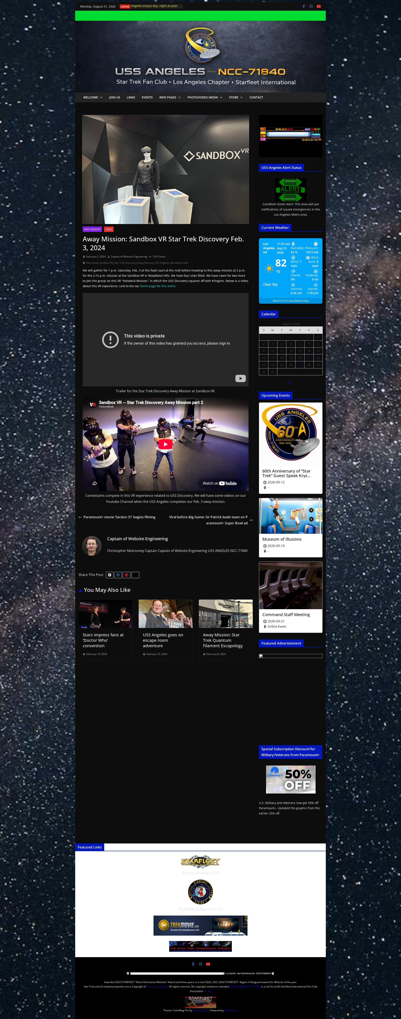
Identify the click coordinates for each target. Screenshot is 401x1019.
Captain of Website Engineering (129, 256)
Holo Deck (92, 263)
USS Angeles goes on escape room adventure (163, 640)
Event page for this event (157, 286)
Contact (256, 97)
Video (109, 229)
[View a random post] (317, 97)
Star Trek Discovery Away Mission (133, 263)
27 (300, 365)
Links (131, 97)
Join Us (114, 97)
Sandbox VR (106, 263)
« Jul (289, 382)
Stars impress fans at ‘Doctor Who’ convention (103, 640)
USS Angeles (162, 263)
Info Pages (167, 97)
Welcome (90, 97)
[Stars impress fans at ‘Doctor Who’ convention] (105, 602)
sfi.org (207, 991)
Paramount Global (157, 986)
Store (233, 97)
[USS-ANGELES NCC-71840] (200, 23)
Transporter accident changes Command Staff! (152, 8)
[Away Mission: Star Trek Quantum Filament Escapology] (226, 602)
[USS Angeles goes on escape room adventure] (166, 602)
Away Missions (92, 229)
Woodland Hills (179, 263)
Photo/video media (203, 97)
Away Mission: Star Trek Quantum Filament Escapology (223, 640)
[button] (100, 97)
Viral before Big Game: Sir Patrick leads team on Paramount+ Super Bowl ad (208, 520)
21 (309, 358)
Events (147, 97)
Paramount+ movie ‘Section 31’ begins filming (119, 517)
